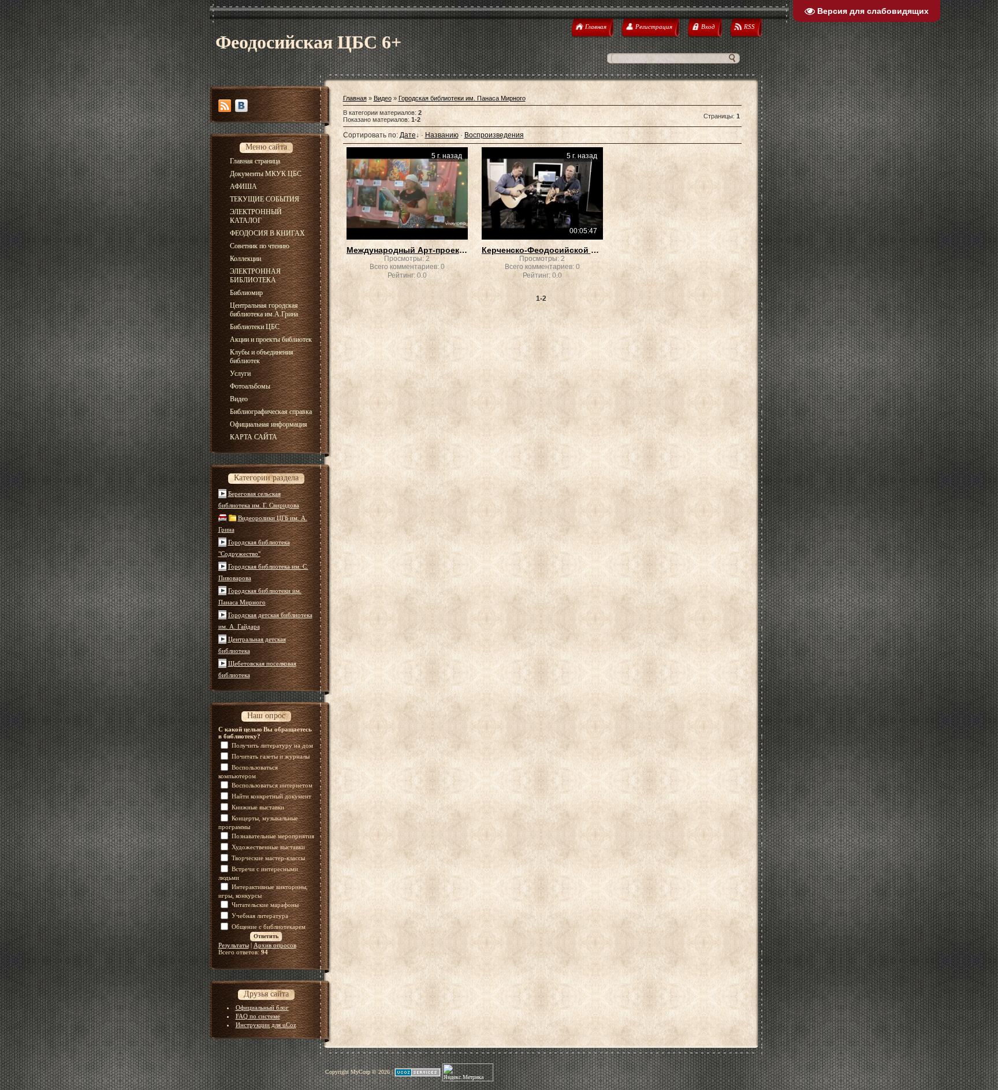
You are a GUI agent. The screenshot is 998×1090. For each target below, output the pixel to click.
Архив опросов (275, 945)
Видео (383, 98)
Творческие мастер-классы (268, 857)
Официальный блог (262, 1007)
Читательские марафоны (265, 904)
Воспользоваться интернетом (272, 785)
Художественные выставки (268, 846)
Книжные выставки (258, 807)
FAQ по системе (258, 1016)
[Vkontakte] (241, 105)
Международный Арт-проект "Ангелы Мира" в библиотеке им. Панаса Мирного (407, 250)
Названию (442, 135)
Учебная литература (260, 915)
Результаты (233, 945)
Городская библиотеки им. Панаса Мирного (462, 98)
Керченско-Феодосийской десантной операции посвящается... (542, 250)
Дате (408, 135)
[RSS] (224, 105)
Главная (355, 98)
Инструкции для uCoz (266, 1024)
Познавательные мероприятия (273, 836)
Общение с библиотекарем (269, 926)
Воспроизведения (494, 135)
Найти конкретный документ (271, 796)
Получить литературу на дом (272, 745)
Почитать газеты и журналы (271, 756)
